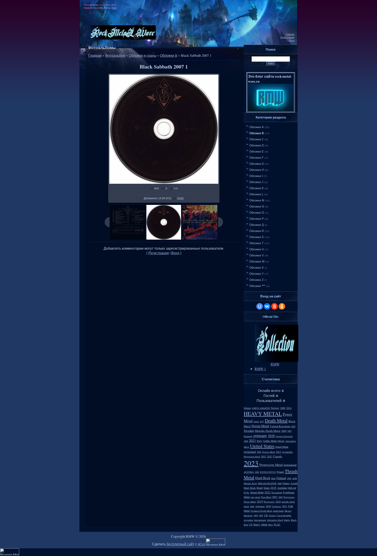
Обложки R (256, 231)
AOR (294, 478)
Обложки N (256, 206)
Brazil (260, 487)
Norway (275, 408)
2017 (262, 421)
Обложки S (256, 237)
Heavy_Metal (260, 524)
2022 (267, 492)
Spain (266, 487)
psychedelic (287, 451)
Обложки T (256, 243)
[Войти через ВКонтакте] (267, 306)
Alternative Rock (275, 520)
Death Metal (276, 420)
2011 (284, 506)
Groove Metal (268, 451)
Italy (259, 441)
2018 (273, 488)
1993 (256, 515)
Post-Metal (266, 497)
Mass (270, 524)
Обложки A (256, 127)
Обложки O (256, 212)
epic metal (255, 497)
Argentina (248, 520)
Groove (272, 515)
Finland (281, 478)
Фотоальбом (115, 55)
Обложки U (256, 249)
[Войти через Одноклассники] (282, 306)
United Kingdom (280, 426)
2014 (288, 408)
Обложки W (256, 261)
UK (266, 515)
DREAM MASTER (267, 483)
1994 (246, 441)
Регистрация (287, 37)
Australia (282, 487)
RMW (180, 198)
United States (262, 446)
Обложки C (256, 139)
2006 (279, 483)
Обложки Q (256, 225)
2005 (280, 497)
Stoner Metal (257, 492)
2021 (252, 440)
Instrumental (290, 465)
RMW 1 (260, 368)
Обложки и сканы (142, 55)
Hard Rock (262, 477)
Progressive (269, 501)
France (286, 483)
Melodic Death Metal (267, 431)
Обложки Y (256, 273)
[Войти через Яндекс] (274, 306)
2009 (283, 430)
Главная (289, 34)
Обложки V (256, 255)
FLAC (277, 524)
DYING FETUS (268, 472)
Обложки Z (256, 279)
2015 (263, 456)
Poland (280, 472)
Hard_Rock (250, 487)
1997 (261, 515)
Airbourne (260, 506)
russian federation (284, 436)
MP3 (275, 497)
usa (273, 478)
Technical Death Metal (261, 510)
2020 (271, 435)
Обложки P (256, 218)
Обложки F (256, 157)
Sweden (249, 431)
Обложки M (256, 200)
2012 (278, 451)
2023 (251, 463)
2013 (269, 456)
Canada (277, 456)
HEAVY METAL (263, 413)
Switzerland (250, 451)
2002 (257, 472)
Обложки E (256, 151)
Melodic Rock (250, 483)
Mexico (287, 510)
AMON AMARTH (261, 408)
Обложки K (256, 188)
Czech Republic (284, 515)
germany (260, 435)
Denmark (248, 436)
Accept (294, 483)
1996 (289, 478)
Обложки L (256, 194)
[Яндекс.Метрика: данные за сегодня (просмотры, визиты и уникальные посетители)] (215, 542)
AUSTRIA (249, 472)
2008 (282, 408)
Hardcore (248, 515)
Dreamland (276, 492)
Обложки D (256, 145)
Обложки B (168, 55)
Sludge (287, 520)
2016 (268, 506)
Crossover (276, 506)
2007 (289, 430)
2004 (259, 451)
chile (252, 506)
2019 (260, 501)
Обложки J (256, 182)
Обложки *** (257, 286)
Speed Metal (281, 446)
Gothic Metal (270, 441)
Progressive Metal (271, 465)
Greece (247, 408)
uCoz (201, 544)
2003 (293, 426)
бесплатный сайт (180, 544)
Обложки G (256, 163)
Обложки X (256, 267)
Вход (291, 40)
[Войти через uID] (259, 306)
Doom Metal (260, 426)
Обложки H (256, 170)
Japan (256, 421)
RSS (114, 7)
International (260, 520)
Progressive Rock (252, 456)
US (250, 524)
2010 (278, 501)
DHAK (281, 441)
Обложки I (256, 176)
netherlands (278, 510)
